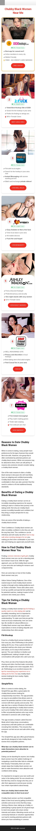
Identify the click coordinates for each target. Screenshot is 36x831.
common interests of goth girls (17, 556)
